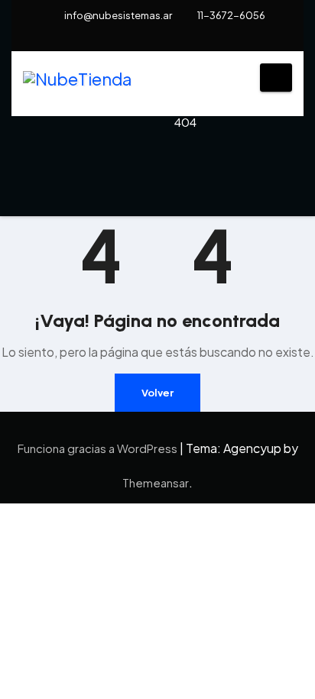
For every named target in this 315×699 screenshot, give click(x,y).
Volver (157, 393)
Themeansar (155, 482)
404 (185, 122)
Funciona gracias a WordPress (99, 448)
